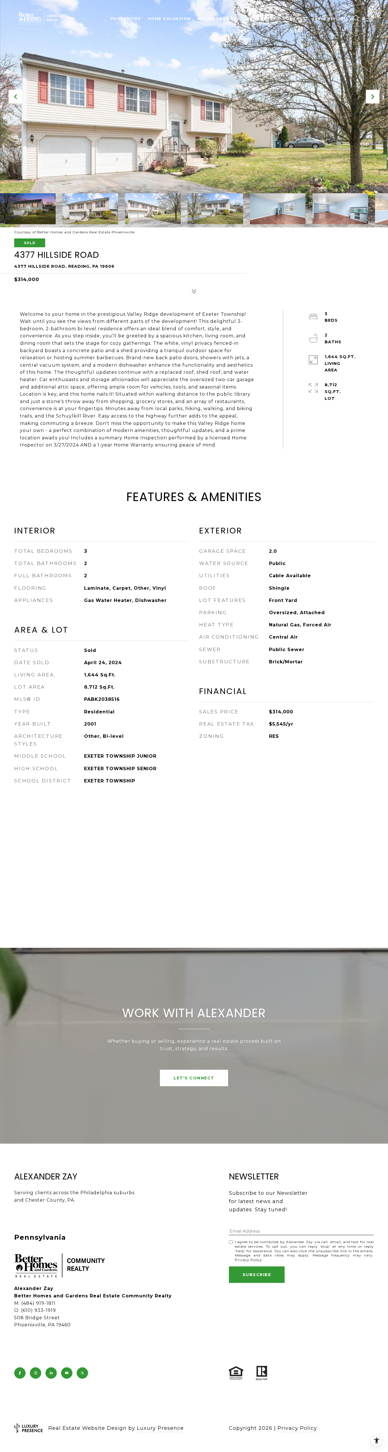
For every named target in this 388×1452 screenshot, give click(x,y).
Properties (125, 18)
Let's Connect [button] (194, 1078)
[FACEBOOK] (20, 1373)
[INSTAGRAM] (35, 1373)
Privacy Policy (248, 1260)
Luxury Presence (160, 1428)
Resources (261, 18)
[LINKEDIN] (51, 1373)
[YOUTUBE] (66, 1373)
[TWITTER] (82, 1373)
